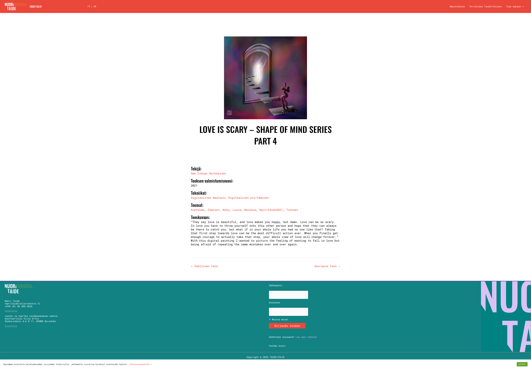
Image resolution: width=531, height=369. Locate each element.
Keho (226, 210)
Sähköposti (275, 285)
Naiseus (250, 210)
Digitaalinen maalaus (208, 197)
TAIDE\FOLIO (35, 6)
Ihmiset (213, 210)
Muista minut (279, 319)
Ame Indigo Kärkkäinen (208, 173)
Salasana (274, 302)
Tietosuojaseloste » (140, 364)
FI (89, 6)
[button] (522, 6)
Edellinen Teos (204, 266)
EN (95, 6)
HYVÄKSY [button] (522, 364)
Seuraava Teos (327, 266)
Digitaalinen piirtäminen (248, 197)
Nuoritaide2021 (271, 210)
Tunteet (292, 210)
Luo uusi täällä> (306, 336)
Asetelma (197, 210)
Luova (237, 210)
